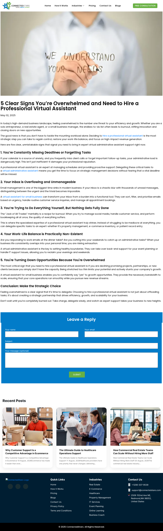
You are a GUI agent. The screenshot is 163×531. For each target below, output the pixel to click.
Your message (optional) (17, 351)
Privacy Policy (57, 506)
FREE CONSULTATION (145, 5)
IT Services (94, 502)
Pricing (92, 5)
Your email (90, 330)
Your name (10, 330)
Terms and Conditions (61, 510)
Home (48, 5)
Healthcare (94, 493)
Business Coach (96, 515)
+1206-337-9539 (140, 485)
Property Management (100, 497)
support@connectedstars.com (146, 490)
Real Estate (94, 484)
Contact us (105, 5)
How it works (61, 5)
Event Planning (96, 506)
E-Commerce (95, 489)
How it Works (56, 489)
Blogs (118, 5)
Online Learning (96, 510)
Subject (8, 341)
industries (77, 5)
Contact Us (55, 502)
